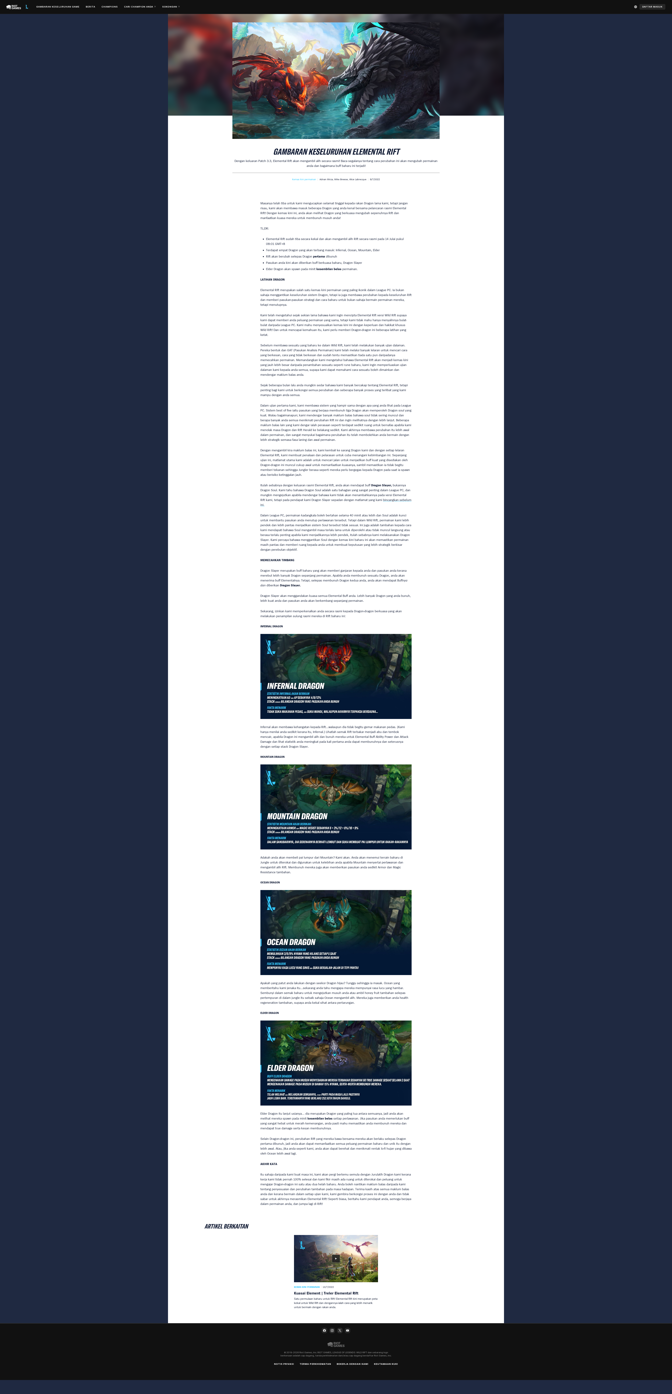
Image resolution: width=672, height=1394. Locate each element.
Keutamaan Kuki (386, 1364)
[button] (304, 179)
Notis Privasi (284, 1364)
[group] (336, 1272)
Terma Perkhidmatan (315, 1364)
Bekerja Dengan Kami (352, 1364)
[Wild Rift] (26, 7)
